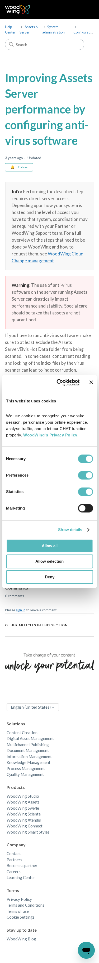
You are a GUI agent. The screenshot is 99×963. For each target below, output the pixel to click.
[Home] (17, 9)
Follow (22, 167)
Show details (70, 529)
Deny (49, 577)
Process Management (26, 768)
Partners (14, 859)
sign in (20, 610)
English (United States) (31, 707)
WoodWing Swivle (23, 808)
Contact (14, 853)
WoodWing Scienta (24, 813)
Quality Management (25, 774)
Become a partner (22, 865)
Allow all (50, 546)
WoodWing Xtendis (24, 820)
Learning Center (21, 877)
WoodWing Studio (23, 796)
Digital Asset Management (30, 738)
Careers (14, 871)
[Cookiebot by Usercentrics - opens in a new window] (59, 382)
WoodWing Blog (21, 938)
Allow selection (49, 561)
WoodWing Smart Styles (28, 832)
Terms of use (18, 911)
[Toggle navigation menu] (84, 9)
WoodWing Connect (25, 825)
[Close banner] (91, 382)
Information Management (29, 756)
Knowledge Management (28, 762)
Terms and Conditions (25, 905)
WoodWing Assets (23, 802)
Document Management (28, 750)
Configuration (84, 32)
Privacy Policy (19, 899)
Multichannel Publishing (28, 744)
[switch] (85, 475)
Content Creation (22, 732)
